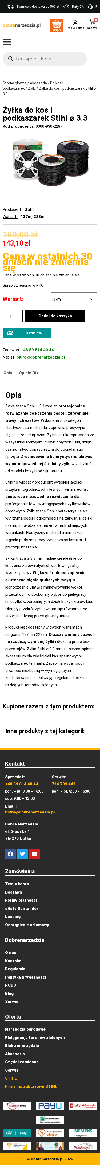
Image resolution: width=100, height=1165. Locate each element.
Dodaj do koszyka (55, 316)
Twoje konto (75, 28)
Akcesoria (38, 83)
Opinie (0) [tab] (28, 373)
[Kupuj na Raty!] (50, 333)
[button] (7, 42)
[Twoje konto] (75, 22)
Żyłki (32, 88)
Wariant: (13, 299)
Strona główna (15, 83)
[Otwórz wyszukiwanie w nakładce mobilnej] (45, 59)
